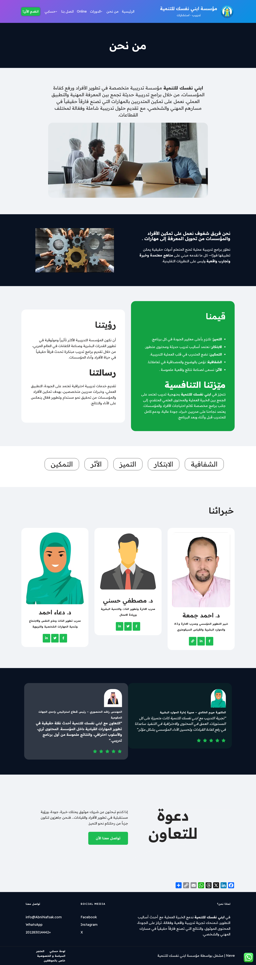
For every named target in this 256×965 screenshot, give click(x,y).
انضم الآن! (31, 11)
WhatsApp (34, 924)
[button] (101, 11)
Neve (230, 955)
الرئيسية (128, 11)
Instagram (89, 924)
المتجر (40, 951)
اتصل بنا (67, 11)
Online (82, 11)
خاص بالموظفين (54, 960)
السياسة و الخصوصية (51, 955)
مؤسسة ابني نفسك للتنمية (178, 955)
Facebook (89, 917)
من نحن (112, 11)
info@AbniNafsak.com (44, 917)
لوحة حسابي (57, 951)
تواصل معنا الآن (108, 838)
